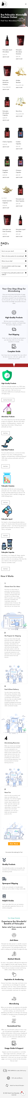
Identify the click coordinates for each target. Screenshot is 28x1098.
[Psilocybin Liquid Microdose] (7, 40)
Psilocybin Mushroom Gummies (6, 82)
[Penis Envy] (21, 101)
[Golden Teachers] (21, 71)
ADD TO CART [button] (6, 57)
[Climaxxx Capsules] (21, 161)
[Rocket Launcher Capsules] (7, 189)
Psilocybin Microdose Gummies (19, 52)
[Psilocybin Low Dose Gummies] (7, 220)
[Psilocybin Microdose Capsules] (7, 101)
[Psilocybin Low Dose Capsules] (21, 189)
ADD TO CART (6, 89)
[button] (14, 251)
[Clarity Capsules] (7, 132)
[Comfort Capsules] (21, 132)
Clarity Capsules (7, 142)
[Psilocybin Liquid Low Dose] (21, 220)
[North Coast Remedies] (9, 4)
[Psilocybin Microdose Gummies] (21, 40)
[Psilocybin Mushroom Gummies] (7, 71)
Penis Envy (19, 111)
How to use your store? (8, 251)
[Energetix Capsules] (7, 161)
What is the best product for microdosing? (13, 256)
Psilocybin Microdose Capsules (6, 113)
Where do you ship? (7, 261)
